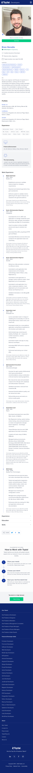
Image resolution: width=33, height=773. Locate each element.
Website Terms (16, 766)
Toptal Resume (6, 734)
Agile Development (16, 67)
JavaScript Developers (8, 681)
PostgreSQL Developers (8, 696)
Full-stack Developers (7, 641)
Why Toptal (5, 725)
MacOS (16, 69)
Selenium (22, 69)
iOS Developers (6, 676)
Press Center (5, 731)
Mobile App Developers (8, 653)
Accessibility (24, 766)
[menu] (31, 2)
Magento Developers (7, 687)
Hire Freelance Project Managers (10, 626)
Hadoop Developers (7, 673)
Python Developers (7, 699)
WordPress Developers (8, 716)
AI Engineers (5, 655)
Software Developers (7, 647)
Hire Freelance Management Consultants (12, 623)
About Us (4, 740)
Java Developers (6, 679)
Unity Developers (6, 713)
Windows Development (7, 69)
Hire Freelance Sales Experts (9, 632)
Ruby (4, 72)
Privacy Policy (9, 766)
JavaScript (5, 74)
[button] (16, 172)
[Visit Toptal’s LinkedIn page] (10, 756)
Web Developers (6, 650)
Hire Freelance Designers (8, 618)
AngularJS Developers (8, 661)
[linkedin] (19, 532)
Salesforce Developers (8, 707)
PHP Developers (6, 693)
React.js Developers (7, 702)
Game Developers (6, 670)
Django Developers (7, 664)
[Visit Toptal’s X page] (14, 756)
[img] (10, 49)
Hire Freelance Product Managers (10, 629)
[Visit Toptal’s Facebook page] (18, 756)
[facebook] (15, 532)
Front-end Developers (7, 644)
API (8, 72)
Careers (4, 737)
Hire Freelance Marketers (8, 620)
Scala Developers (6, 710)
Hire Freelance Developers (9, 615)
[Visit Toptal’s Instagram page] (22, 756)
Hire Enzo (16, 40)
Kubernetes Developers (8, 684)
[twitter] (12, 532)
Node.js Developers (7, 690)
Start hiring (16, 599)
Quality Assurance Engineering (9, 64)
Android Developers (7, 658)
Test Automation (6, 67)
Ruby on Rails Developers (8, 705)
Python (16, 72)
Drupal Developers (7, 667)
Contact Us (5, 728)
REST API (22, 72)
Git (27, 69)
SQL (12, 72)
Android (19, 64)
